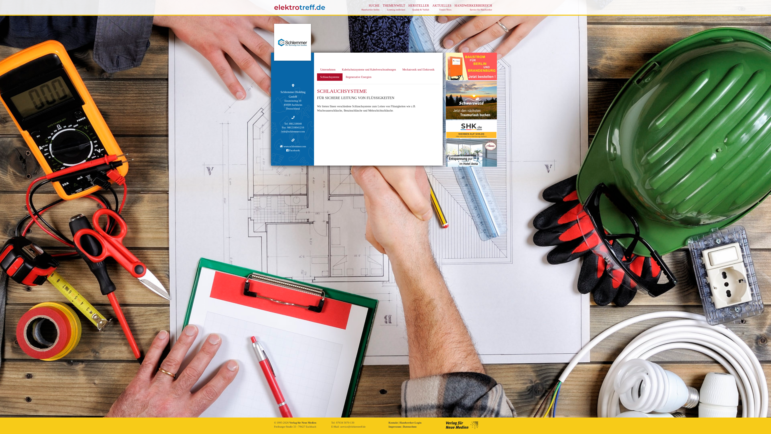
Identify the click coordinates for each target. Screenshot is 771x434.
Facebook (294, 150)
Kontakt (393, 422)
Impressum (395, 426)
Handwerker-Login (410, 422)
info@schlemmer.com (293, 131)
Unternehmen (328, 69)
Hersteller (418, 7)
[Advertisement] (471, 228)
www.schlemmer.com (294, 146)
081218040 (295, 123)
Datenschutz (410, 426)
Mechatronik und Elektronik (418, 69)
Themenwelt (394, 7)
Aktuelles (441, 7)
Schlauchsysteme (329, 77)
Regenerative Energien (358, 77)
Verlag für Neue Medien (302, 422)
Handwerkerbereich (473, 7)
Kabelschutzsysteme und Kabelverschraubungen (369, 69)
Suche (370, 7)
